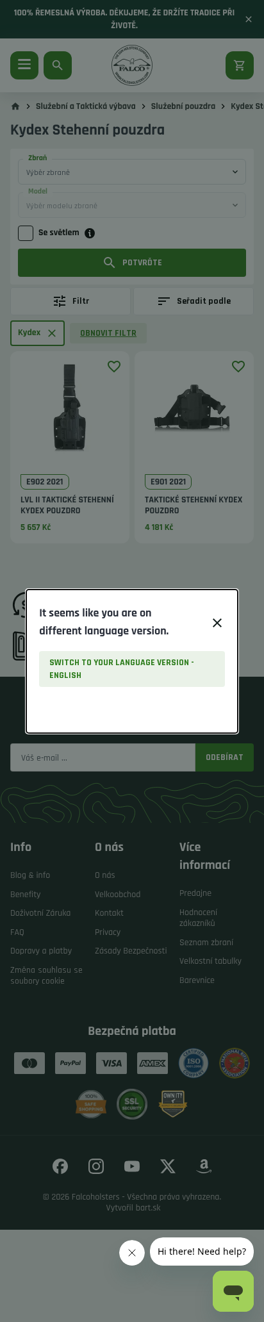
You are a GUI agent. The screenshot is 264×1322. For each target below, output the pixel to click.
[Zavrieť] (217, 623)
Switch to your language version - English (121, 669)
